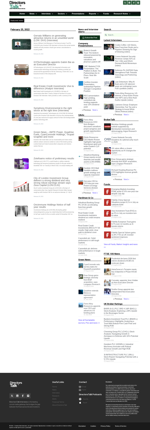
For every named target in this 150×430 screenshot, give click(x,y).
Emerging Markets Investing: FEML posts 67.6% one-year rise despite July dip (124, 191)
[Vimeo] (138, 3)
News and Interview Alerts (88, 30)
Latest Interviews (113, 40)
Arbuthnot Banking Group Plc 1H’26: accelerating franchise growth (88, 205)
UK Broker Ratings (113, 304)
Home (22, 14)
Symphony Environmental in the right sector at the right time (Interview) (53, 109)
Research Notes (121, 14)
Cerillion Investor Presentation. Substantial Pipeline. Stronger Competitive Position (92, 86)
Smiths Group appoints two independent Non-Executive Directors (123, 291)
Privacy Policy (105, 426)
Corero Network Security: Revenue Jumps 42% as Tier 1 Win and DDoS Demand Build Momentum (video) (126, 61)
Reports (92, 14)
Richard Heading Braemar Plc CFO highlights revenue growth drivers (124, 172)
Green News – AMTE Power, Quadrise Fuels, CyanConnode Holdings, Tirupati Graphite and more (54, 134)
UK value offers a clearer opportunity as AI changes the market (123, 150)
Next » (95, 110)
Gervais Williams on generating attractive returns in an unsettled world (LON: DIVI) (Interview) (53, 38)
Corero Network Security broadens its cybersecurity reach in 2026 (124, 139)
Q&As (81, 115)
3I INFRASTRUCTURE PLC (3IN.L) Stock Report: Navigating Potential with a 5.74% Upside (121, 357)
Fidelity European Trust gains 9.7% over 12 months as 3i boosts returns (123, 224)
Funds (106, 14)
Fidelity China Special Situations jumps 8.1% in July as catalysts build (124, 202)
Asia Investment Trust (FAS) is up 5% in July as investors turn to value (124, 213)
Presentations (78, 14)
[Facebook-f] (134, 3)
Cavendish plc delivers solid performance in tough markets (89, 251)
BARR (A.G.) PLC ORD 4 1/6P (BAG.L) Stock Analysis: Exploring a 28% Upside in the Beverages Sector (120, 311)
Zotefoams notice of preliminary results (54, 158)
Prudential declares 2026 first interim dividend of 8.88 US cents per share (123, 261)
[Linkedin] (129, 3)
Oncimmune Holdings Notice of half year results (52, 205)
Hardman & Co (85, 197)
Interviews (46, 14)
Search (107, 29)
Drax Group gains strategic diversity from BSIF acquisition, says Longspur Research (92, 279)
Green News (84, 259)
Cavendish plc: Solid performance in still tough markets (88, 240)
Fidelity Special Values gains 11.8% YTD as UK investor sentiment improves (123, 235)
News (32, 14)
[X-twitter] (125, 3)
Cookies (93, 426)
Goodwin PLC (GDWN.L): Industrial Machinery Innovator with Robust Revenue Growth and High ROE (118, 346)
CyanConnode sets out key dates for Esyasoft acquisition (92, 266)
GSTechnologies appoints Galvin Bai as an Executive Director (54, 63)
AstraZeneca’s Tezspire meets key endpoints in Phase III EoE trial (124, 271)
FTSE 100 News (112, 253)
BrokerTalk (109, 119)
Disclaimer (82, 426)
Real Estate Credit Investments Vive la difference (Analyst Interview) (54, 87)
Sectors (61, 14)
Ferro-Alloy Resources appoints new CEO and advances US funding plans (92, 308)
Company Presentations (85, 44)
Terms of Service (120, 426)
